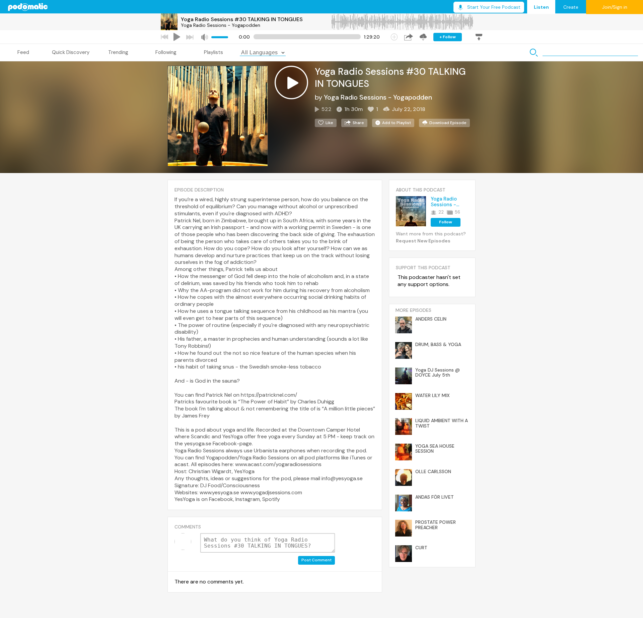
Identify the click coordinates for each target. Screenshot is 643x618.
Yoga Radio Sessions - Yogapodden (220, 25)
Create (570, 7)
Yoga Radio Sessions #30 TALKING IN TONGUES (242, 19)
